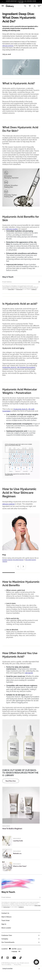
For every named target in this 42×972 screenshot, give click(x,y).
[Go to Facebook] (2, 957)
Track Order (5, 920)
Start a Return (6, 917)
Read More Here (11, 781)
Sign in (3, 924)
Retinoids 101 (17, 853)
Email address (7, 282)
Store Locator (6, 928)
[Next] (39, 2)
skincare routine (12, 229)
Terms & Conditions (6, 964)
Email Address (6, 897)
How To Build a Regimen (12, 829)
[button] (36, 962)
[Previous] (2, 2)
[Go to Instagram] (7, 957)
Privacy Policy (11, 289)
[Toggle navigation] (2, 6)
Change (19, 948)
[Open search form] (25, 6)
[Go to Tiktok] (21, 957)
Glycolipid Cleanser (18, 559)
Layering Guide (18, 841)
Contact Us (33, 289)
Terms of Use (19, 289)
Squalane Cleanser (7, 559)
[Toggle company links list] (39, 939)
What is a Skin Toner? (20, 866)
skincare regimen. (8, 45)
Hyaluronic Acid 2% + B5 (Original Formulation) (18, 367)
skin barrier (29, 673)
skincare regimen (8, 504)
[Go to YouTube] (14, 957)
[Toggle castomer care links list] (39, 935)
